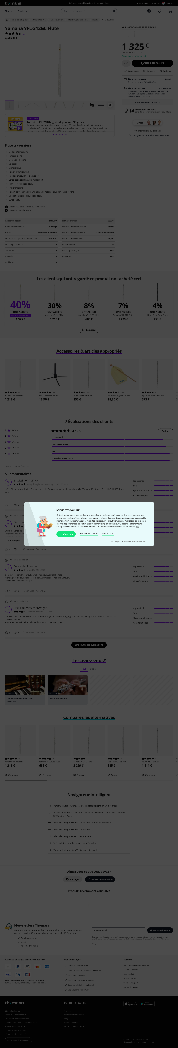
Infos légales (116, 541)
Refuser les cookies (89, 533)
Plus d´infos (108, 533)
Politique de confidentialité (135, 541)
